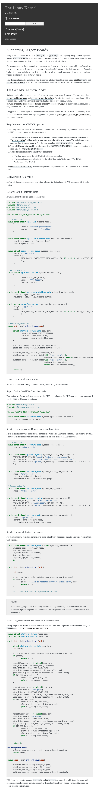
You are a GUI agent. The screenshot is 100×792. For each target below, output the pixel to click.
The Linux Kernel (21, 7)
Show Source (10, 39)
